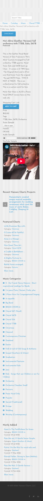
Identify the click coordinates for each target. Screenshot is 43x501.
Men (10, 119)
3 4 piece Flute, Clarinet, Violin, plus (20, 290)
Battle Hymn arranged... (14, 264)
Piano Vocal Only (13, 394)
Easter (8, 345)
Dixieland (9, 340)
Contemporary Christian (16, 336)
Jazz (7, 370)
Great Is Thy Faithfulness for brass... (19, 429)
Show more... (9, 271)
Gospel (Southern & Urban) (17, 353)
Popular (9, 398)
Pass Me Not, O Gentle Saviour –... (18, 466)
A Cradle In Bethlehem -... (14, 252)
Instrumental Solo (13, 366)
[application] (20, 138)
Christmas (15, 229)
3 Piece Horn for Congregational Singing (22, 294)
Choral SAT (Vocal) (14, 311)
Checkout (8, 34)
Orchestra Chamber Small (16, 385)
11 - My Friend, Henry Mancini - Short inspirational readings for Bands (19, 284)
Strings (8, 406)
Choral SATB (16, 248)
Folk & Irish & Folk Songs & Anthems (21, 349)
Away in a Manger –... (13, 239)
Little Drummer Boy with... (15, 226)
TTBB (5, 119)
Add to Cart (11, 106)
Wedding (9, 410)
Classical (9, 332)
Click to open (8, 125)
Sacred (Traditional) (14, 402)
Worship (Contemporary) (16, 415)
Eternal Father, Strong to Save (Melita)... (21, 457)
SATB (15, 119)
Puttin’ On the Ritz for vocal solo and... (20, 447)
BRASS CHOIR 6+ (18, 261)
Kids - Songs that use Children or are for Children (21, 375)
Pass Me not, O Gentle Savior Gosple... (20, 438)
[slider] (34, 137)
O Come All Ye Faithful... (14, 233)
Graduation (10, 357)
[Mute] (29, 138)
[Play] (4, 138)
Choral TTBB (11, 324)
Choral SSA (10, 320)
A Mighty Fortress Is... (13, 258)
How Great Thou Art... (13, 245)
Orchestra (22, 119)
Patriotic (15, 267)
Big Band (9, 303)
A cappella (10, 299)
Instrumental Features (15, 361)
